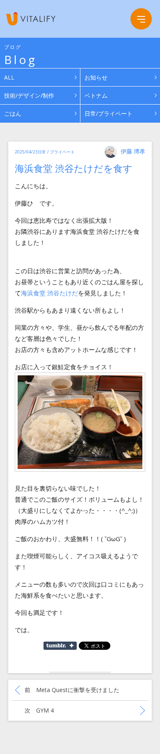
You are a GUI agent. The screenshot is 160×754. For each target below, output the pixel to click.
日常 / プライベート (56, 152)
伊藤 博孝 (133, 151)
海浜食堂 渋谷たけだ (49, 293)
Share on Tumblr (60, 646)
